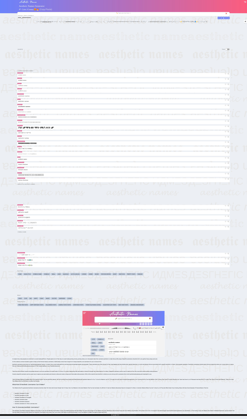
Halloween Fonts (51, 304)
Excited (54, 298)
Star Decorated (106, 274)
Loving (69, 298)
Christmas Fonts (78, 304)
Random (140, 274)
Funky (41, 298)
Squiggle (66, 274)
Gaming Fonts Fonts (65, 304)
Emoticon (122, 274)
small (53, 274)
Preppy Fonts (131, 274)
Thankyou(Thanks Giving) (93, 304)
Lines (59, 274)
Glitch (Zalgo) (75, 274)
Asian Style (27, 274)
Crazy (20, 298)
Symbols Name (37, 274)
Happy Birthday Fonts (36, 304)
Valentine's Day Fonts (109, 304)
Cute (25, 298)
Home (20, 274)
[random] (245, 21)
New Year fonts (123, 304)
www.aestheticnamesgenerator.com (128, 415)
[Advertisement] (123, 38)
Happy (36, 298)
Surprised (62, 298)
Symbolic (46, 274)
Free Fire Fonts (23, 304)
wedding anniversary (137, 304)
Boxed (97, 274)
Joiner (91, 274)
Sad (30, 298)
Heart (115, 274)
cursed (84, 274)
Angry (48, 298)
